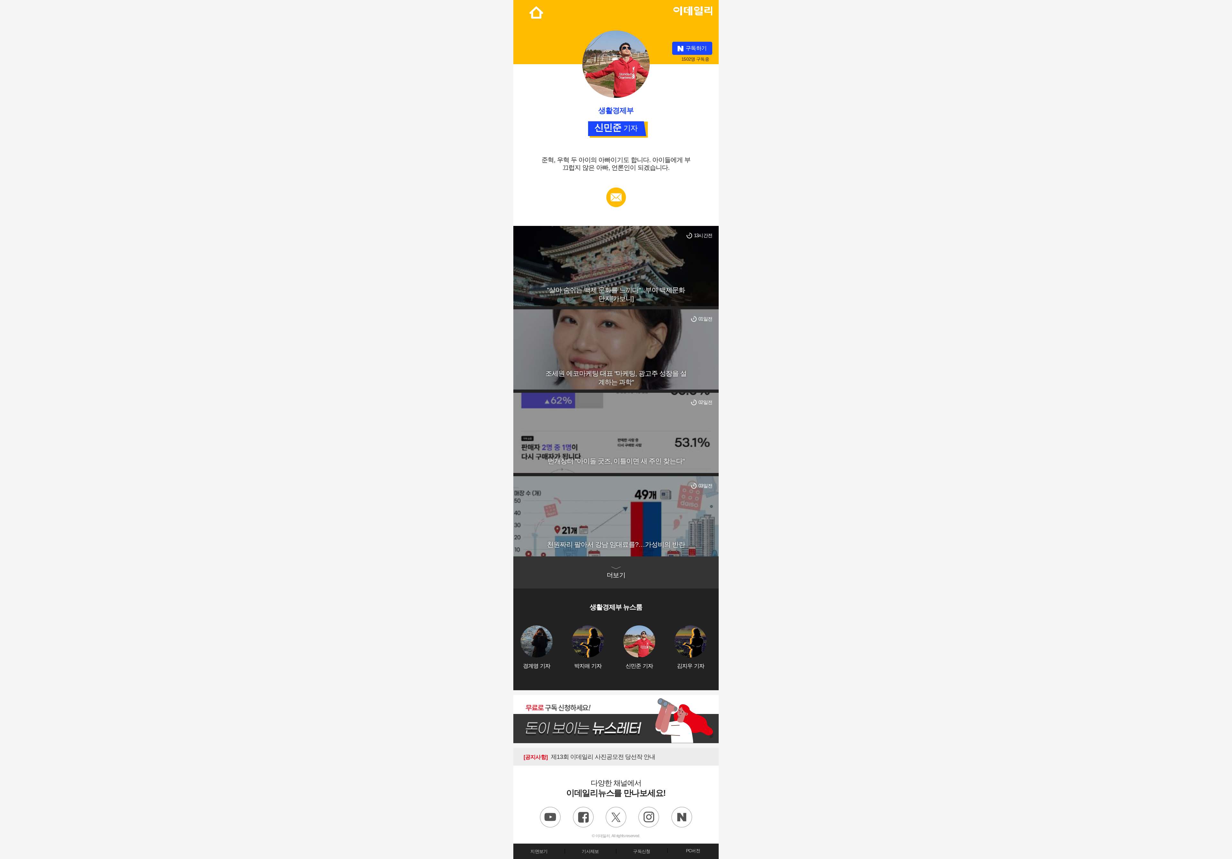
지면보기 (538, 851)
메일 (616, 190)
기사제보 (590, 851)
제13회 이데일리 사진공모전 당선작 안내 (589, 756)
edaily (692, 9)
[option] (546, 647)
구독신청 (641, 851)
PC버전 (693, 850)
